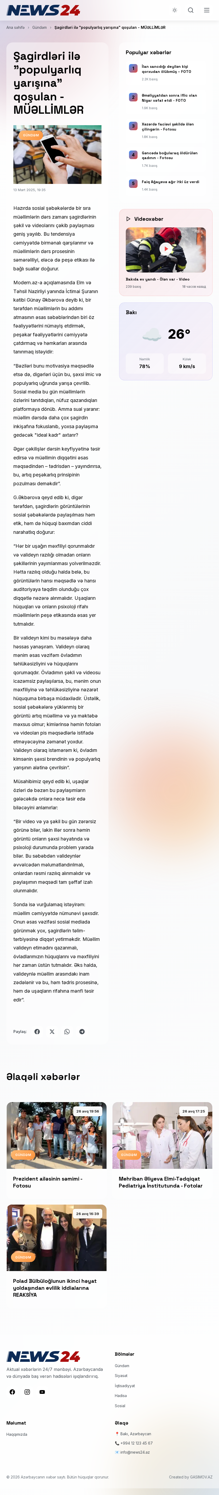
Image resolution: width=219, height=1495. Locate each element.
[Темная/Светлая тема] (175, 10)
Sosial (120, 1405)
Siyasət (121, 1375)
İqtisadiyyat (125, 1385)
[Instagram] (27, 1392)
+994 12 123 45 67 (136, 1443)
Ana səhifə (15, 27)
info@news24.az (135, 1452)
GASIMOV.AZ (201, 1477)
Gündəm (39, 27)
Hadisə (121, 1395)
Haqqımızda (16, 1434)
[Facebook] (12, 1392)
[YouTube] (42, 1392)
